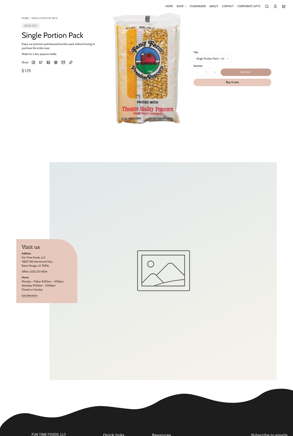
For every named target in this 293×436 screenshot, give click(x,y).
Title (195, 52)
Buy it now (232, 82)
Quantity (197, 65)
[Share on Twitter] (41, 62)
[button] (267, 6)
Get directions (29, 295)
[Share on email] (63, 62)
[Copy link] (70, 62)
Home (25, 18)
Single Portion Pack (45, 18)
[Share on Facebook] (33, 62)
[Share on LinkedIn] (48, 62)
